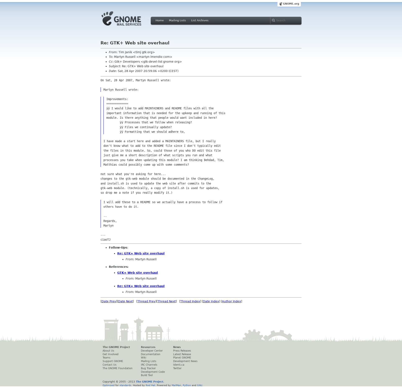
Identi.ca (178, 364)
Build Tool (147, 375)
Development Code (153, 371)
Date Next (125, 301)
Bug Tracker (148, 368)
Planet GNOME (182, 357)
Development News (185, 361)
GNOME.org (291, 3)
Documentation (150, 354)
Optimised (109, 385)
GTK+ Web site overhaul (137, 272)
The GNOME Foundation (118, 368)
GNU (199, 385)
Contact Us (109, 364)
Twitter (177, 368)
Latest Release (182, 354)
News (177, 347)
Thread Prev (146, 301)
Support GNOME (113, 361)
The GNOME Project (116, 347)
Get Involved (111, 354)
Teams (106, 357)
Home (160, 20)
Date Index (211, 301)
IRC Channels (149, 364)
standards (125, 385)
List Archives (200, 20)
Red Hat (150, 385)
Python (187, 385)
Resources (148, 347)
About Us (108, 350)
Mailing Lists (177, 20)
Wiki (143, 357)
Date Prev (109, 301)
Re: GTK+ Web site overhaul (141, 253)
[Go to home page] (128, 27)
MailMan (176, 385)
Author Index (231, 301)
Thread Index (190, 301)
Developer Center (152, 350)
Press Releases (182, 350)
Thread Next (166, 301)
